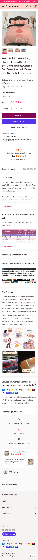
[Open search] (27, 6)
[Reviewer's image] (30, 463)
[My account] (31, 6)
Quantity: (5, 108)
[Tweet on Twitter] (31, 168)
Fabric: (8, 93)
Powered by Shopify (8, 556)
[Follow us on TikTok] (13, 530)
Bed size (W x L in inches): (17, 81)
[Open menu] (3, 6)
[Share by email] (35, 168)
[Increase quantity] (21, 109)
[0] (34, 6)
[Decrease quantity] (12, 109)
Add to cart (19, 115)
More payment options (19, 127)
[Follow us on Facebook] (3, 530)
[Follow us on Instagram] (6, 530)
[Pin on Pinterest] (28, 168)
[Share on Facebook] (24, 168)
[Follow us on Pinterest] (10, 530)
